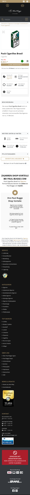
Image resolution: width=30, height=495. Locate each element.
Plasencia (5, 335)
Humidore (5, 306)
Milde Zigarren (7, 296)
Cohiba (5, 321)
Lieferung (5, 253)
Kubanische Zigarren (8, 290)
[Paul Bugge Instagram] (27, 1)
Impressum (6, 369)
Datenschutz (6, 372)
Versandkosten (7, 256)
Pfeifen (5, 309)
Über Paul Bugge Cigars (9, 356)
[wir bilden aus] (8, 440)
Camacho (5, 332)
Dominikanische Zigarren (10, 293)
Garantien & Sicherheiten (10, 264)
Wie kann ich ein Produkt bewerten (14, 163)
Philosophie (6, 367)
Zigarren (25, 238)
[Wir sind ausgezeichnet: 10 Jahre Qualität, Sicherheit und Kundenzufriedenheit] (8, 399)
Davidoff (5, 327)
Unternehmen (7, 361)
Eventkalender (7, 387)
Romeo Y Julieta (7, 324)
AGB (4, 375)
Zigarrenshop (16, 240)
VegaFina (5, 338)
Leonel (5, 330)
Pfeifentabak (6, 312)
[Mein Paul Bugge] (7, 5)
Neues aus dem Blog (8, 384)
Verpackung (6, 267)
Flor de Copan (7, 341)
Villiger (5, 346)
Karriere (5, 364)
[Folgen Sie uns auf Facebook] (24, 1)
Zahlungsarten (7, 261)
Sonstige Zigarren (9, 77)
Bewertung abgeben (13, 159)
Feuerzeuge (6, 304)
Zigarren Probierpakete (9, 301)
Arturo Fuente (7, 343)
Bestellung (6, 258)
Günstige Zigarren (8, 298)
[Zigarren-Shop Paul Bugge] (15, 12)
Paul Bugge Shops (8, 358)
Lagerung (5, 269)
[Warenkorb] (22, 5)
